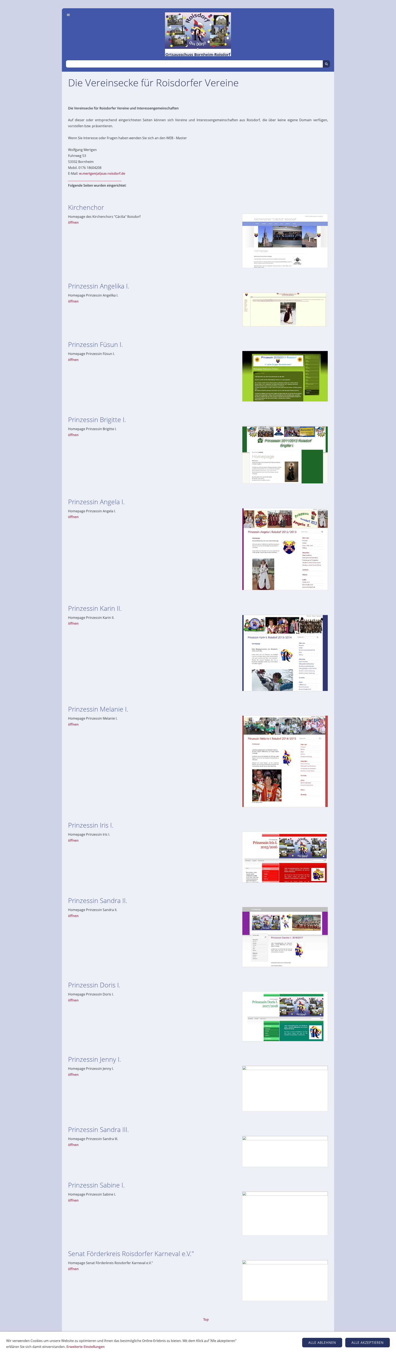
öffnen (73, 222)
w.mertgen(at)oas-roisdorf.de (102, 173)
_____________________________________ (94, 179)
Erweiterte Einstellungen (85, 1346)
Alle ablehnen (322, 1342)
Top (206, 1319)
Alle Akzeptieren (367, 1342)
